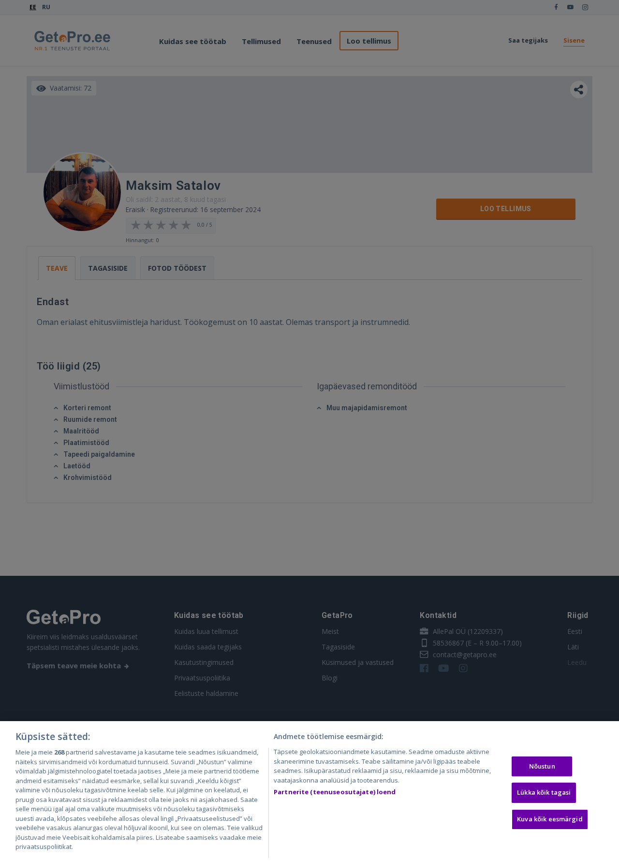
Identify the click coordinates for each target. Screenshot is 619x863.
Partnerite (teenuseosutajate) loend (335, 791)
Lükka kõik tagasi (544, 792)
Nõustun (542, 766)
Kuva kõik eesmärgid (549, 819)
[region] (309, 792)
